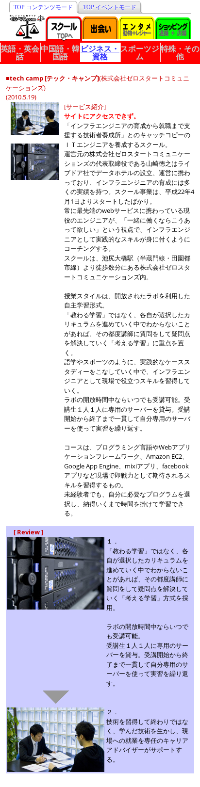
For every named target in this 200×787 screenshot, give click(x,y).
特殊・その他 (180, 52)
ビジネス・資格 (100, 52)
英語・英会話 (19, 52)
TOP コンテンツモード (43, 7)
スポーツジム (139, 52)
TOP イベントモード (109, 7)
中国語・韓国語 (60, 52)
